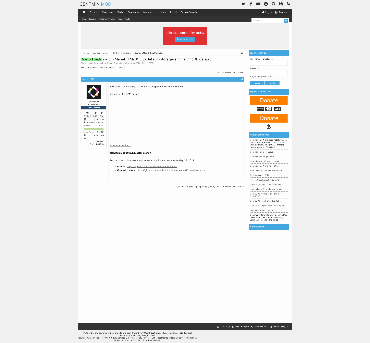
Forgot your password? (260, 76)
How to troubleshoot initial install (265, 180)
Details (188, 333)
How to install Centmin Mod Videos (266, 170)
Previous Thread (224, 72)
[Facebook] (250, 3)
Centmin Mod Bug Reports (262, 156)
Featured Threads (107, 19)
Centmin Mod (256, 140)
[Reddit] (265, 3)
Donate (268, 101)
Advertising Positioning (130, 335)
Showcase (107, 12)
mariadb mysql (106, 67)
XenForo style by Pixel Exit (143, 338)
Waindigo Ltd (155, 340)
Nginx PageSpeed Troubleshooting (266, 184)
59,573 (87, 116)
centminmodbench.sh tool (262, 210)
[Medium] (281, 3)
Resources (133, 12)
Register (272, 83)
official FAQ (270, 147)
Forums (93, 12)
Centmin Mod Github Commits (108, 63)
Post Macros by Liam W (177, 338)
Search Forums (89, 19)
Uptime (162, 12)
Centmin (95, 4)
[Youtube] (258, 3)
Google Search (189, 12)
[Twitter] (243, 3)
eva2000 (136, 63)
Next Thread (238, 72)
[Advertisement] (131, 121)
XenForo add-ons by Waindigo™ (128, 340)
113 (101, 116)
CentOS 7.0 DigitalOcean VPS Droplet (267, 205)
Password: (254, 68)
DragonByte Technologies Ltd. (170, 333)
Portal (173, 12)
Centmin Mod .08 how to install (264, 161)
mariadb (92, 67)
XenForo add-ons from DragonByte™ (127, 333)
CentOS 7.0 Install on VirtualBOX (265, 201)
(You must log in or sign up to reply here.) (196, 186)
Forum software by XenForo (103, 338)
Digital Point (149, 335)
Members (148, 12)
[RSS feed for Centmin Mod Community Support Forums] (288, 326)
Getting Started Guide (260, 175)
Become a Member (185, 39)
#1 (242, 79)
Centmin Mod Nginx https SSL (264, 166)
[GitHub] (273, 3)
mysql (120, 67)
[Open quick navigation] (84, 12)
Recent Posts (124, 19)
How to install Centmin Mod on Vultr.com (269, 189)
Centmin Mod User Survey (262, 152)
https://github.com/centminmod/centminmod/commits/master (171, 170)
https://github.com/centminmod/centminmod (152, 166)
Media (120, 12)
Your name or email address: (263, 59)
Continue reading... (120, 145)
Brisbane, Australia (95, 122)
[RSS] (288, 3)
